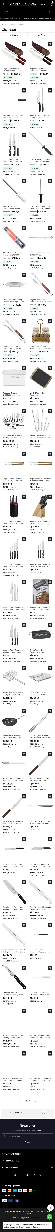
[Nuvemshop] (21, 1218)
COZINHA (11, 25)
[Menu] (4, 4)
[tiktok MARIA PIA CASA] (34, 1175)
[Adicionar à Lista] (24, 44)
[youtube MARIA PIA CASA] (27, 1175)
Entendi (35, 1227)
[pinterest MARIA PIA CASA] (40, 1175)
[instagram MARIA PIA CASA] (15, 1175)
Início (4, 25)
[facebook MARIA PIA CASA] (21, 1175)
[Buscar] (50, 11)
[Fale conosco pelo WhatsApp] (49, 1217)
